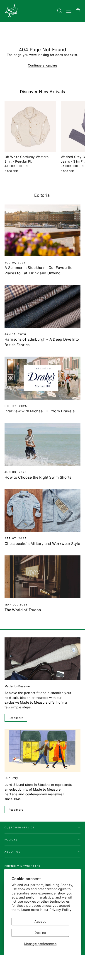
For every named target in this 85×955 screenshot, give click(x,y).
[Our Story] (42, 750)
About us (12, 851)
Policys (11, 839)
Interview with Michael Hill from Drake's (40, 411)
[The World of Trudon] (42, 576)
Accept (40, 921)
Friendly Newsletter (22, 866)
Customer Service (20, 827)
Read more (16, 718)
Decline (40, 933)
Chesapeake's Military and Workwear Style (42, 543)
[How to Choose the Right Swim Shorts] (42, 444)
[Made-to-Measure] (42, 658)
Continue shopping (42, 65)
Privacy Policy (60, 910)
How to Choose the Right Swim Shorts (38, 477)
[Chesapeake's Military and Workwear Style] (42, 510)
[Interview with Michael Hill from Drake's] (42, 378)
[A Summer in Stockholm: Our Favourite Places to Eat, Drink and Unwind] (42, 230)
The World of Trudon (23, 610)
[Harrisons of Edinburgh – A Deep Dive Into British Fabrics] (42, 306)
